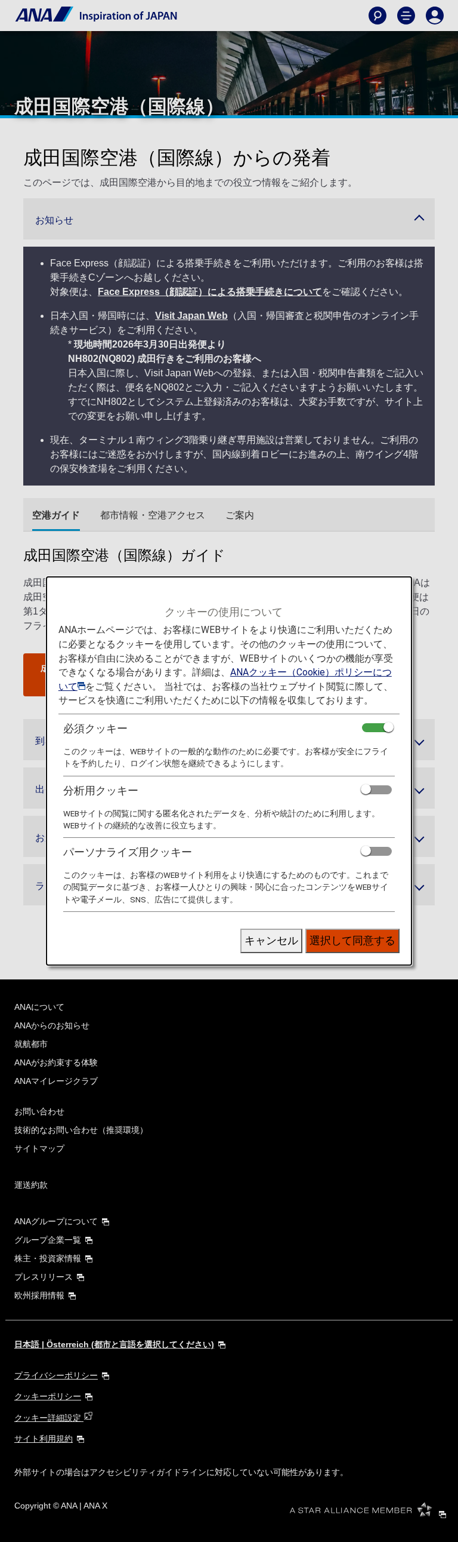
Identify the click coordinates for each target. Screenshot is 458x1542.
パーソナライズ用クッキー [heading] (127, 852)
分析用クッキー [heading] (100, 790)
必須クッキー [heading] (95, 728)
